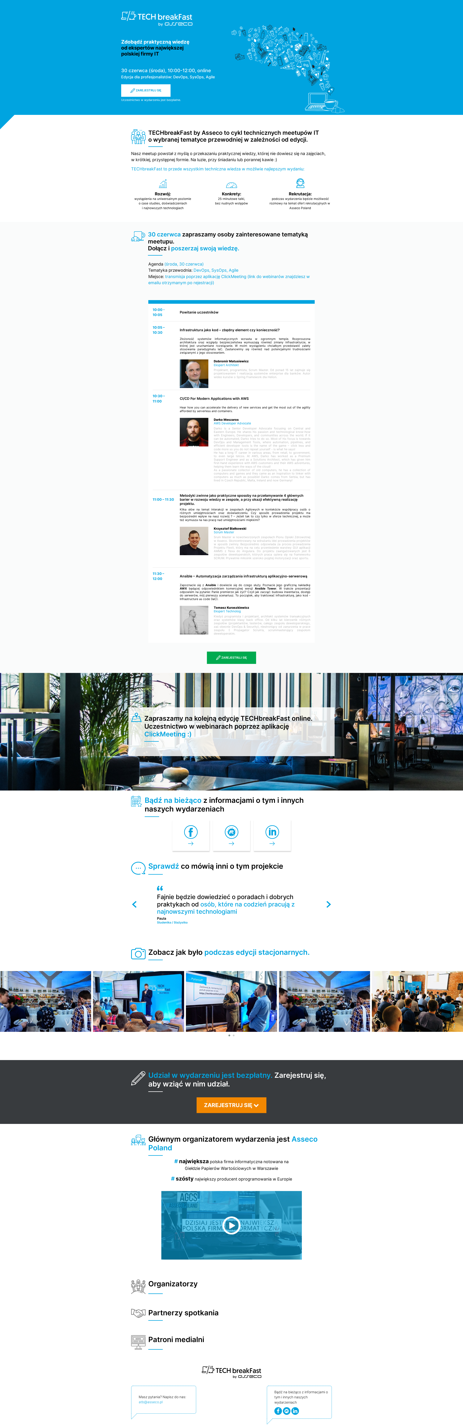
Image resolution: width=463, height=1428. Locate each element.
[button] (229, 1035)
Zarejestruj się (148, 90)
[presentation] (134, 904)
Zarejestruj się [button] (229, 1105)
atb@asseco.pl (151, 1402)
